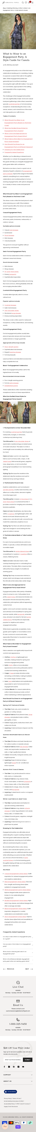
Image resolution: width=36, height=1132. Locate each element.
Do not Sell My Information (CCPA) (13, 1101)
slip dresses (24, 747)
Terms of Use (16, 1098)
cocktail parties (14, 104)
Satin (11, 665)
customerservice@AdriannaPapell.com (18, 1011)
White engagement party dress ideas (17, 890)
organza (11, 514)
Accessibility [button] (12, 1091)
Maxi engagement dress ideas (15, 882)
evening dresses (15, 352)
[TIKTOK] (18, 1067)
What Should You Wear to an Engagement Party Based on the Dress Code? (17, 122)
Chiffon (13, 657)
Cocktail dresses (10, 305)
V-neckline (23, 554)
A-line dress (24, 499)
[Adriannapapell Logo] (10, 2)
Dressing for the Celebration (14, 150)
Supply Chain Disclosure (11, 1106)
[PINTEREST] (14, 1067)
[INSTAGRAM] (9, 1067)
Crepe (11, 673)
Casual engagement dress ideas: (16, 874)
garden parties (8, 490)
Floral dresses (9, 235)
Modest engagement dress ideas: (16, 900)
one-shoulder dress (22, 441)
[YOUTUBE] (23, 1067)
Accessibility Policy (9, 1104)
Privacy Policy (8, 1098)
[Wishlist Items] (26, 2)
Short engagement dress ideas (15, 917)
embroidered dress (22, 551)
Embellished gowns (11, 386)
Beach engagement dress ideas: (15, 909)
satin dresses (13, 383)
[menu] (32, 2)
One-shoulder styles (11, 311)
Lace (10, 681)
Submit (27, 1060)
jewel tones (11, 597)
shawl (14, 763)
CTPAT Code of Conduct (23, 1104)
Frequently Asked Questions (14, 152)
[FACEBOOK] (4, 1067)
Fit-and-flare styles (11, 272)
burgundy (21, 614)
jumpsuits (12, 274)
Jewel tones (7, 461)
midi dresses (13, 230)
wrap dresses (16, 313)
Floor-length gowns (11, 347)
